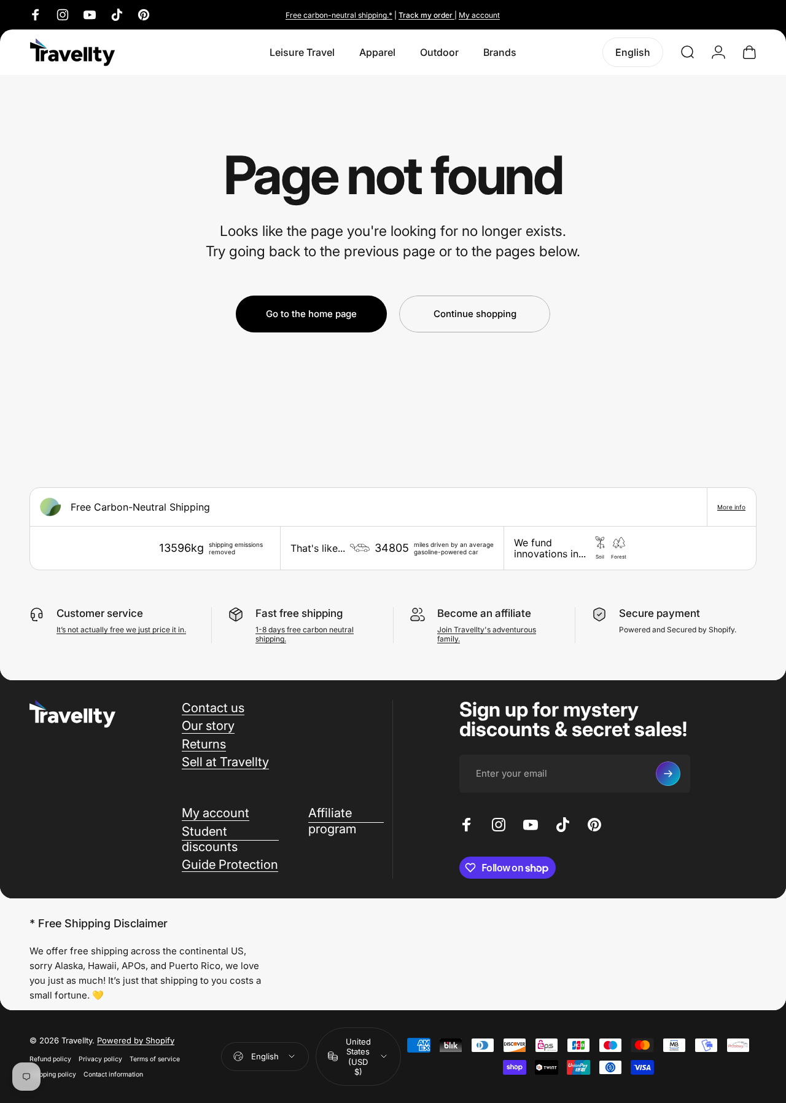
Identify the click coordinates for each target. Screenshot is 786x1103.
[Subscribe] (668, 773)
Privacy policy (100, 1058)
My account (479, 15)
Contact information (113, 1074)
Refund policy (50, 1058)
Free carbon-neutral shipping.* (339, 15)
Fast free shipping (299, 613)
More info (731, 507)
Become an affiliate (484, 613)
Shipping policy (52, 1074)
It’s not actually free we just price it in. (121, 629)
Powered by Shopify (135, 1040)
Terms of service (155, 1058)
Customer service (99, 613)
